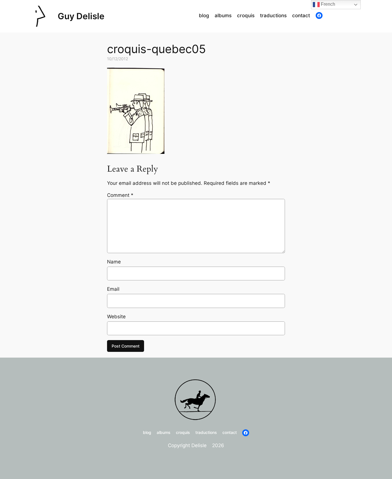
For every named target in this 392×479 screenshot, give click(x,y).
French (327, 4)
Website (116, 316)
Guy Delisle (81, 16)
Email (113, 289)
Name (114, 262)
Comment (120, 195)
